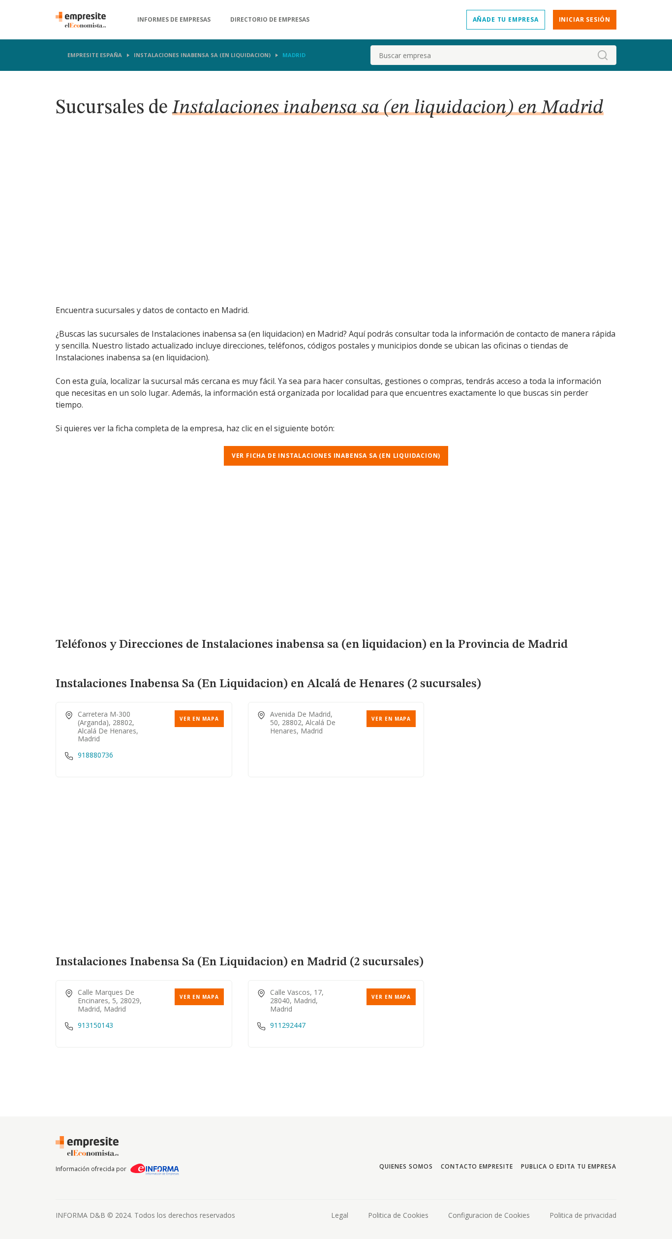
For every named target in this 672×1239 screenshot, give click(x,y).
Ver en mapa (199, 718)
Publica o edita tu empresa (568, 1166)
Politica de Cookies (398, 1215)
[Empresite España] (85, 20)
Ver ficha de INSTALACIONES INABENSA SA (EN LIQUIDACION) (336, 455)
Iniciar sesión (585, 19)
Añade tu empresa (506, 19)
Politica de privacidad (583, 1215)
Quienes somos (405, 1166)
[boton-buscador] (603, 55)
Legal (339, 1215)
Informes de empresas (174, 19)
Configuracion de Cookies (489, 1215)
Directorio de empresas (269, 19)
